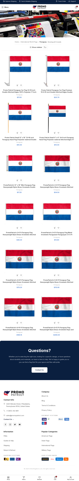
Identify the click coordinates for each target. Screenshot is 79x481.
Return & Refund (9, 450)
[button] (17, 85)
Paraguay (19, 95)
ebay (52, 459)
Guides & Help (9, 441)
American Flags (47, 436)
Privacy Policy (47, 410)
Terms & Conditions (48, 405)
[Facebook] (5, 424)
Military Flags (46, 450)
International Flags (48, 445)
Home (17, 42)
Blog (43, 401)
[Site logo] (39, 7)
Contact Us (39, 370)
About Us (45, 396)
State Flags (45, 441)
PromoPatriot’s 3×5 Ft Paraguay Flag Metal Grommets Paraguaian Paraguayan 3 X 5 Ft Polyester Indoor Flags (56, 234)
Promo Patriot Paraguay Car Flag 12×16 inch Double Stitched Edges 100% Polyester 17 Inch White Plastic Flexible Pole (19, 92)
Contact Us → (9, 419)
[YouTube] (19, 424)
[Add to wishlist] (21, 85)
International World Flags (29, 42)
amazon (45, 459)
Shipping (7, 445)
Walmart (59, 459)
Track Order (62, 1)
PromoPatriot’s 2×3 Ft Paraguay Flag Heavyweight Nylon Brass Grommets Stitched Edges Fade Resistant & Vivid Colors (56, 187)
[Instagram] (10, 424)
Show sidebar (37, 47)
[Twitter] (15, 424)
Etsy (66, 459)
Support (73, 1)
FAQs (5, 436)
